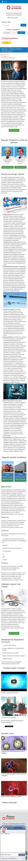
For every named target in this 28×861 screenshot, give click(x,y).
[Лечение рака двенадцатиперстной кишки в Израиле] (14, 765)
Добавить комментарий (9, 802)
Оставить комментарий (9, 58)
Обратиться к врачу (7, 167)
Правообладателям (14, 823)
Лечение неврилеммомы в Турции (11, 796)
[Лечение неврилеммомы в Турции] (14, 788)
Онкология (5, 56)
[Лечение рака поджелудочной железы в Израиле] (14, 743)
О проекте (5, 823)
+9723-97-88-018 (13, 17)
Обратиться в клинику (7, 479)
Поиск (23, 25)
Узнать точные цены (14, 130)
